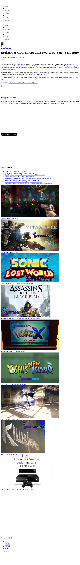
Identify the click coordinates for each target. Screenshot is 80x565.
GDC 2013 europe (25, 83)
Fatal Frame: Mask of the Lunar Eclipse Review (19, 173)
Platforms (7, 543)
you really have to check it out (38, 74)
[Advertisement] (39, 119)
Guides (7, 13)
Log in (3, 48)
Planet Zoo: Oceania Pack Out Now (16, 171)
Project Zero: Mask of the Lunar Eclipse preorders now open (23, 182)
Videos (7, 20)
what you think (33, 78)
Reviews (7, 10)
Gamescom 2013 (14, 83)
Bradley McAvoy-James (10, 57)
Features (7, 17)
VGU (6, 541)
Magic (10, 538)
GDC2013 (34, 83)
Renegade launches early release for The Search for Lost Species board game (28, 183)
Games (7, 548)
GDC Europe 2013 (66, 64)
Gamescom (21, 64)
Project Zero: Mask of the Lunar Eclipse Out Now (20, 176)
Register (8, 48)
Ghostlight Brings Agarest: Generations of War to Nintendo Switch (25, 175)
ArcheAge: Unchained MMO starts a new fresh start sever (22, 180)
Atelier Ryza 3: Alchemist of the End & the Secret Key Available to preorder (28, 178)
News (6, 6)
